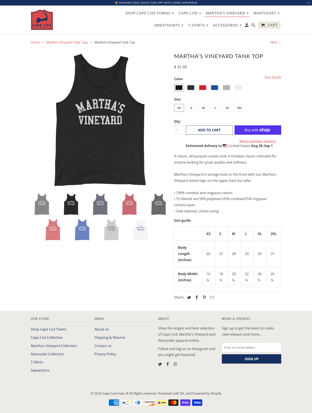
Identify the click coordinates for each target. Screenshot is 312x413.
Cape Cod (190, 12)
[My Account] (247, 26)
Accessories (227, 25)
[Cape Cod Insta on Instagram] (175, 364)
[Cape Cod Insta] (42, 20)
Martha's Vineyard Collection (54, 345)
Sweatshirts (40, 370)
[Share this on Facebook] (196, 297)
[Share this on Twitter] (188, 297)
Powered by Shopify (207, 393)
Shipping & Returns (109, 337)
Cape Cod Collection (47, 337)
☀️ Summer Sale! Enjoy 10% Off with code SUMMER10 (156, 2)
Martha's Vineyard (227, 12)
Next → (275, 42)
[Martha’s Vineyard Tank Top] (100, 120)
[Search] (254, 26)
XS (179, 108)
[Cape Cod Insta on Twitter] (160, 364)
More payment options (257, 141)
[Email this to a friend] (211, 297)
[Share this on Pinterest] (203, 297)
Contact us (103, 345)
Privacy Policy (105, 354)
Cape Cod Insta (113, 393)
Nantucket (266, 12)
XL (227, 108)
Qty (177, 121)
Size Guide (272, 77)
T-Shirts (37, 362)
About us (101, 329)
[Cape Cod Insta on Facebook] (168, 364)
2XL (239, 108)
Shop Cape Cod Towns (48, 329)
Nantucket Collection (47, 354)
